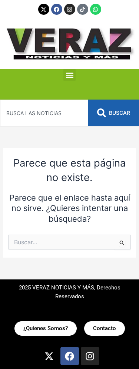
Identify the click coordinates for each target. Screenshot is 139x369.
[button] (69, 75)
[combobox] (44, 113)
